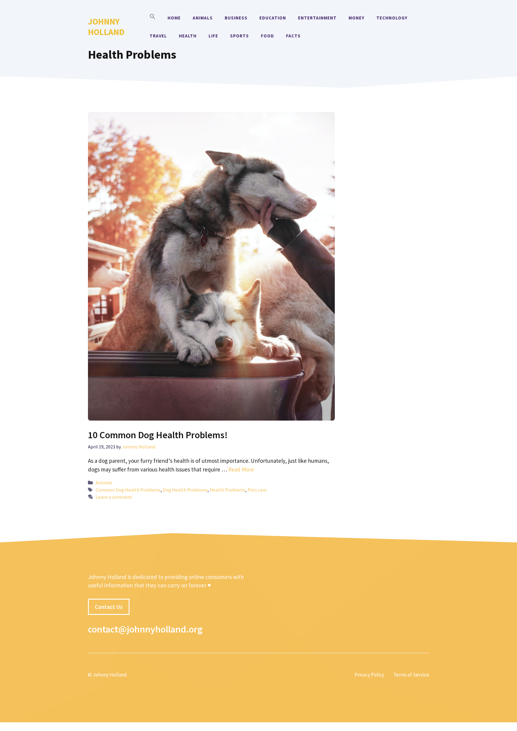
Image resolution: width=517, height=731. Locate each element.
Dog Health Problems (185, 490)
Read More (241, 469)
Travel (158, 36)
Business (236, 18)
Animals (203, 18)
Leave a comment (114, 497)
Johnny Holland (106, 26)
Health (188, 36)
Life (213, 36)
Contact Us (109, 606)
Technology (391, 18)
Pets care (257, 490)
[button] (153, 18)
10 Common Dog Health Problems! (158, 435)
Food (267, 36)
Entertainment (317, 18)
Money (356, 18)
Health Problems (227, 490)
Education (272, 18)
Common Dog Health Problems (128, 490)
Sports (239, 36)
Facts (293, 36)
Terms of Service (411, 674)
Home (174, 18)
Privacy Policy (369, 674)
